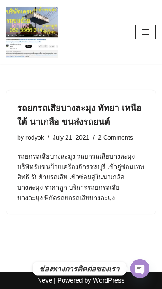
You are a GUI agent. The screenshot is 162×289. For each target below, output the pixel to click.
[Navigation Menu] (145, 32)
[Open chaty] (139, 268)
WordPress (109, 280)
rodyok (34, 137)
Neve (44, 280)
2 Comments (115, 137)
